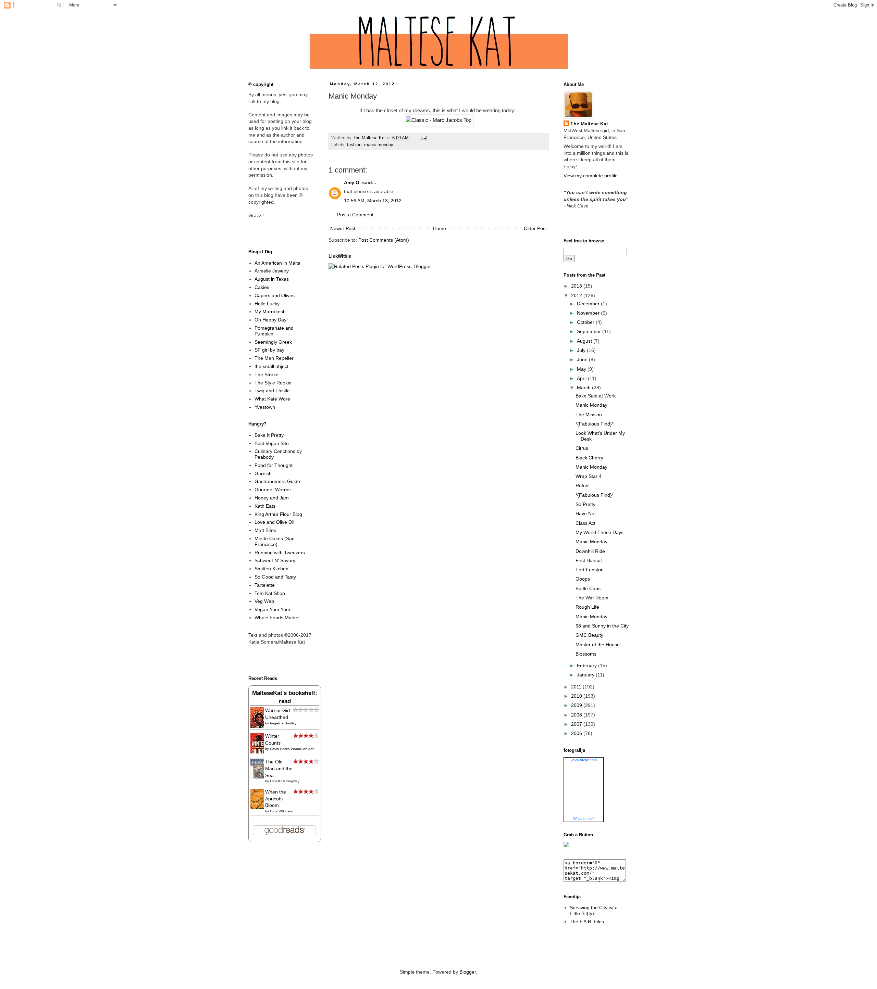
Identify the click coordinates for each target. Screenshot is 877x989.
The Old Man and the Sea (279, 768)
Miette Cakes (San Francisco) (275, 541)
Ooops (583, 579)
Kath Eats (265, 506)
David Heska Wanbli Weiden (292, 749)
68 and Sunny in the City (602, 626)
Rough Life (587, 607)
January (586, 674)
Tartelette (265, 585)
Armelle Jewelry (272, 271)
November (589, 313)
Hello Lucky (267, 303)
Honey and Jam (272, 497)
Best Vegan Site (272, 443)
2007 (577, 724)
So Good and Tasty (275, 577)
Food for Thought (274, 465)
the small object (271, 366)
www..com (584, 760)
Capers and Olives (275, 295)
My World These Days (599, 532)
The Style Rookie (273, 382)
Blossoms (586, 654)
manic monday (378, 144)
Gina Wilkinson (281, 811)
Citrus (582, 448)
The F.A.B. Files (587, 921)
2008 (577, 715)
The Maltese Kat (589, 123)
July (582, 350)
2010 (577, 696)
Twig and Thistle (272, 390)
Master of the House (598, 644)
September (589, 331)
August (585, 341)
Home (439, 228)
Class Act (585, 523)
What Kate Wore (272, 399)
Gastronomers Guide (277, 481)
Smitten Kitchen (271, 568)
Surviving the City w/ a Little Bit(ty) (594, 910)
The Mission (589, 414)
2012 (577, 295)
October (586, 322)
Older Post (535, 228)
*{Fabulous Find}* (595, 424)
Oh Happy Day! (271, 319)
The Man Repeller (274, 358)
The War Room (592, 597)
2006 (577, 733)
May (582, 369)
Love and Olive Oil (274, 522)
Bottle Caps (588, 588)
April (582, 378)
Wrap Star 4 (589, 476)
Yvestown (265, 407)
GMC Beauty (589, 635)
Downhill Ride (590, 551)
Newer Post (342, 228)
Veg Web (264, 601)
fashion (354, 144)
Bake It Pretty (269, 435)
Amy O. (352, 182)
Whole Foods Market (277, 617)
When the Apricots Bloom (275, 798)
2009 (577, 705)
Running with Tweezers (280, 552)
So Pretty (585, 504)
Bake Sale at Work (596, 395)
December (589, 303)
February (587, 665)
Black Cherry (589, 457)
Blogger (467, 972)
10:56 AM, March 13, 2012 (373, 200)
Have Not (586, 513)
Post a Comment (355, 214)
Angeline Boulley (283, 723)
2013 (577, 286)
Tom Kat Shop (270, 593)
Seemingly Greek (273, 342)
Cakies (262, 287)
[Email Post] (423, 138)
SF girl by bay (269, 350)
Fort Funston (590, 569)
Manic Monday (591, 405)
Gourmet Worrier (273, 489)
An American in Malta (277, 263)
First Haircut (589, 560)
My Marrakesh (270, 311)
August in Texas (272, 279)
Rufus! (583, 485)
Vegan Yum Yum (272, 609)
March (584, 387)
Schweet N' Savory (275, 560)
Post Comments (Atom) (383, 240)
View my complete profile (591, 175)
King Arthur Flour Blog (278, 514)
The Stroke (267, 374)
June (583, 359)
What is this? (583, 818)
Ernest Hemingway (284, 781)
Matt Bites (265, 530)
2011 (577, 686)
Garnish (263, 473)
